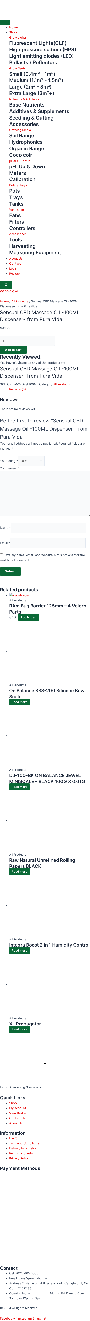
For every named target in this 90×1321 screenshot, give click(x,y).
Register (15, 273)
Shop (13, 32)
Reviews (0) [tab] (17, 389)
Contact (15, 263)
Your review (9, 468)
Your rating (9, 461)
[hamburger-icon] (5, 22)
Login (13, 268)
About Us (16, 258)
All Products (19, 301)
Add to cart (13, 350)
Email (5, 543)
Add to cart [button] (28, 617)
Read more (19, 702)
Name (5, 528)
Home (13, 27)
